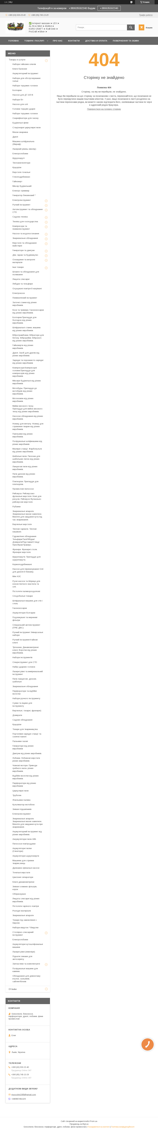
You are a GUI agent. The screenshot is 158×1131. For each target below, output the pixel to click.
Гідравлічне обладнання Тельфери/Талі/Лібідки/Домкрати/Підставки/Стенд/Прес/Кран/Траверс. (26, 540)
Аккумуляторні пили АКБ (24, 839)
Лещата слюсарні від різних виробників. (26, 899)
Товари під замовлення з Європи (24, 921)
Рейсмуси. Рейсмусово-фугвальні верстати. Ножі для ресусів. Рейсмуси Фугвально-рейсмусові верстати (27, 497)
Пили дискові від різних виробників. (23, 475)
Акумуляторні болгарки (23, 613)
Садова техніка (20, 217)
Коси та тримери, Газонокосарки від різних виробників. (28, 311)
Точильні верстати (21, 872)
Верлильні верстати (22, 524)
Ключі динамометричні (23, 882)
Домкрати (17, 715)
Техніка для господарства (25, 221)
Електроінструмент (21, 200)
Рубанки (16, 506)
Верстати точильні (21, 172)
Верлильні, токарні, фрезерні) (26, 710)
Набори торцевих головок (25, 85)
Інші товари (18, 267)
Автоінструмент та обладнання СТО (27, 210)
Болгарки (17, 90)
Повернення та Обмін (126, 41)
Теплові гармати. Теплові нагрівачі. (24, 530)
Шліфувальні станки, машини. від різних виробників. (26, 328)
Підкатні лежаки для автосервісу (22, 957)
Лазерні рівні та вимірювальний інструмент (27, 672)
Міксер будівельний (21, 186)
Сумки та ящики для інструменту (22, 704)
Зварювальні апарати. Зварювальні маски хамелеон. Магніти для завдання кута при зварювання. (27, 822)
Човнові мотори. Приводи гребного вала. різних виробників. (24, 768)
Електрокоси (18, 293)
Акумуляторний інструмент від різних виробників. (27, 832)
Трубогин (16, 795)
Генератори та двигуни (23, 250)
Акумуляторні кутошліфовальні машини (27, 945)
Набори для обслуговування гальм (26, 79)
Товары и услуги (17, 59)
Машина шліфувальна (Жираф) (23, 142)
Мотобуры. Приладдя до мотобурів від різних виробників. (24, 391)
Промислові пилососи (23, 489)
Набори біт (17, 99)
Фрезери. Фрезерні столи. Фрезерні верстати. (24, 550)
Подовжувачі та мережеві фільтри (24, 618)
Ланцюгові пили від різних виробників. (24, 467)
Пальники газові (20, 741)
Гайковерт (17, 181)
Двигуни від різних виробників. (27, 753)
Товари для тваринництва (25, 729)
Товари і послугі (34, 41)
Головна (13, 41)
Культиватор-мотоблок (23, 804)
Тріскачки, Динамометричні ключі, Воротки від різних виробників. (25, 650)
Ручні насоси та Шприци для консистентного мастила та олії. (26, 584)
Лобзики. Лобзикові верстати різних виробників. (26, 759)
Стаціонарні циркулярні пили (26, 127)
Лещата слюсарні (20, 279)
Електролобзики (20, 153)
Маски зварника (20, 132)
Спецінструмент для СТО (24, 662)
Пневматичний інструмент (24, 298)
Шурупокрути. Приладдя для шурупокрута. (26, 558)
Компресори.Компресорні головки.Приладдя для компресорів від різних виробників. (24, 372)
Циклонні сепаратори (22, 877)
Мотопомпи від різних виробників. (22, 399)
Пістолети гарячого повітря (25, 906)
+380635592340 (109, 8)
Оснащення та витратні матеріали (23, 260)
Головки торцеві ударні (23, 109)
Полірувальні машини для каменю (25, 969)
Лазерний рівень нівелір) (24, 149)
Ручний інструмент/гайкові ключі (25, 641)
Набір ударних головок (23, 667)
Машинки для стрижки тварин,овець (23, 861)
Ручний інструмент (21, 205)
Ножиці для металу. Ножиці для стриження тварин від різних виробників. (27, 426)
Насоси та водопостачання (25, 233)
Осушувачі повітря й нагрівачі (27, 288)
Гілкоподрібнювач (21, 177)
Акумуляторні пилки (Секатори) (22, 849)
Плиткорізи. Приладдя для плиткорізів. (25, 482)
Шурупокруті (18, 158)
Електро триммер (20, 191)
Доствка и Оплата (96, 41)
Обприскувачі (19, 894)
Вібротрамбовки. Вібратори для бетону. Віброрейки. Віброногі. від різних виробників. (28, 338)
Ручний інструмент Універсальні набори (27, 633)
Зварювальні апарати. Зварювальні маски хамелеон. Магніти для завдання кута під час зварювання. (27, 515)
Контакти (74, 41)
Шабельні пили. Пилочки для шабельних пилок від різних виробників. (26, 459)
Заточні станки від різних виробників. (24, 303)
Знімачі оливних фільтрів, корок (24, 887)
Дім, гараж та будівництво (25, 255)
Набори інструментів (22, 657)
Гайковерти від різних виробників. (22, 346)
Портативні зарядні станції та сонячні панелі (26, 735)
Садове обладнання (22, 720)
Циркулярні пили (20, 791)
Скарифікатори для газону (25, 118)
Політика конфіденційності (122, 1127)
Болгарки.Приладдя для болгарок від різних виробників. (24, 320)
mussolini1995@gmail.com (23, 1094)
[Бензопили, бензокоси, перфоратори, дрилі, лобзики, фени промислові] (15, 33)
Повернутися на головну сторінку (104, 109)
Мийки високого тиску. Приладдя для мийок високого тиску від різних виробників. (27, 409)
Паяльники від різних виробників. (22, 435)
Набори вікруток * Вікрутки (25, 927)
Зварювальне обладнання (25, 238)
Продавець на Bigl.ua (79, 1124)
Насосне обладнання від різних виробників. (27, 417)
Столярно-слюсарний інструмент (22, 933)
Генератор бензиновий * (23, 195)
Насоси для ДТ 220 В (22, 95)
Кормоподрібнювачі (22, 564)
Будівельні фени (20, 123)
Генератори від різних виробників (23, 747)
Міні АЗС (16, 576)
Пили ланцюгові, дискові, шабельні (24, 680)
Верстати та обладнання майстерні (24, 244)
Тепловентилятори (21, 163)
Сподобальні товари (22, 596)
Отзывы (13, 989)
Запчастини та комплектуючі (26, 964)
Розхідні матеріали (21, 911)
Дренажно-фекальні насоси (25, 868)
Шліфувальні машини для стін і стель (27, 602)
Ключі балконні (19, 69)
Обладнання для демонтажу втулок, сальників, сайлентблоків (26, 979)
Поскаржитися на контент (98, 1127)
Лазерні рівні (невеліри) (23, 952)
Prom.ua (93, 1121)
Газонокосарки (19, 608)
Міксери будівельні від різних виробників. (26, 382)
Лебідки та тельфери (22, 284)
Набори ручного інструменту (26, 698)
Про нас (57, 41)
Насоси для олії (20, 104)
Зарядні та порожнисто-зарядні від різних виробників (27, 361)
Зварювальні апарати (23, 915)
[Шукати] (131, 27)
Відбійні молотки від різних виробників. (25, 777)
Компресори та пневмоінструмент (21, 227)
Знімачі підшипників (21, 809)
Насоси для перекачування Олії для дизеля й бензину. (28, 570)
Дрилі (15, 137)
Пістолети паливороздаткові (26, 591)
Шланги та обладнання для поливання (25, 273)
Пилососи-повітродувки (23, 844)
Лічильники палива (21, 800)
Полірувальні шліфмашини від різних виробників (27, 442)
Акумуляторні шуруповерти (25, 856)
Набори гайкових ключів (24, 64)
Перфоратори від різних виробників (24, 784)
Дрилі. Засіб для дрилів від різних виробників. (25, 354)
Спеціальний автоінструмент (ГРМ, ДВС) (26, 626)
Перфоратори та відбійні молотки (24, 692)
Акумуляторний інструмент (25, 73)
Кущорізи (16, 167)
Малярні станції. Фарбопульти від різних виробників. (27, 450)
